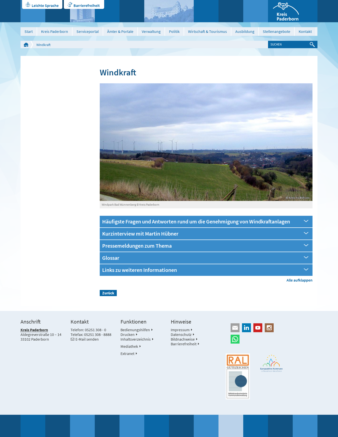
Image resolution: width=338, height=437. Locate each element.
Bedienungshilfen (135, 329)
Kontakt (305, 31)
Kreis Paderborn (54, 31)
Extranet (127, 353)
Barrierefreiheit (86, 5)
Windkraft (43, 45)
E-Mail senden (87, 339)
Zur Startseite (26, 44)
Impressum (180, 329)
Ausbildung (244, 31)
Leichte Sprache (45, 5)
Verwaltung (151, 31)
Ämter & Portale (120, 31)
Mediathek (129, 346)
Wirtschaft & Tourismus (207, 31)
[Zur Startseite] (292, 11)
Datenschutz (181, 334)
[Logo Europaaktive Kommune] (272, 363)
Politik (174, 31)
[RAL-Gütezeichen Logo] (238, 376)
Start (28, 31)
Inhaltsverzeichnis (136, 339)
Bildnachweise (183, 339)
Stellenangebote (276, 31)
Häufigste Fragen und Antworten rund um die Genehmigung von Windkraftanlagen (196, 221)
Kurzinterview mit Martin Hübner (140, 233)
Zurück (108, 292)
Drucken (128, 334)
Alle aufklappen (300, 280)
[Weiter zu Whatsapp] (272, 339)
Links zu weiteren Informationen (139, 270)
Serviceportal (87, 31)
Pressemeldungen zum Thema (137, 245)
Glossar (110, 258)
